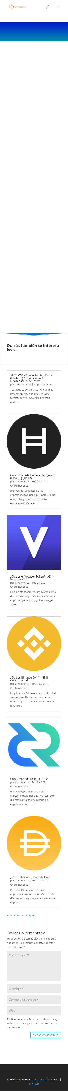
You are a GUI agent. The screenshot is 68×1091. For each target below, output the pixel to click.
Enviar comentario (45, 1035)
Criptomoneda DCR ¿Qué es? (29, 779)
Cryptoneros (22, 481)
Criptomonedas (43, 384)
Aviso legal (39, 1079)
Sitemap (34, 1083)
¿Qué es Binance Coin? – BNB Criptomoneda (29, 679)
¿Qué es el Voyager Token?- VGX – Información (32, 578)
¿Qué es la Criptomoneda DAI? (30, 877)
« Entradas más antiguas (21, 915)
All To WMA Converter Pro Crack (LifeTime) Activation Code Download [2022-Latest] (31, 378)
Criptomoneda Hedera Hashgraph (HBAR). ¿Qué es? (32, 476)
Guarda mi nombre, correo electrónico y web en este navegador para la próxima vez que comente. (32, 1023)
